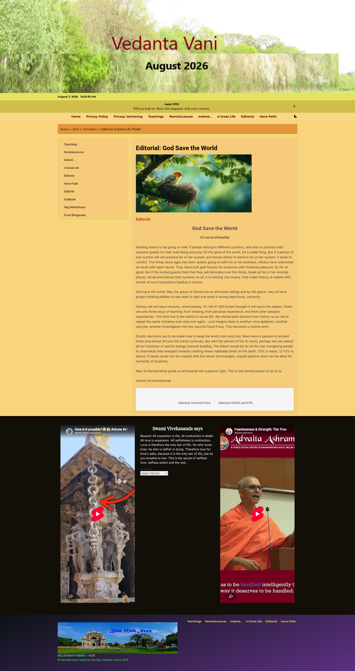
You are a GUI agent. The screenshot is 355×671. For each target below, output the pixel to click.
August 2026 (171, 104)
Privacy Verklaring (128, 116)
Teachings (156, 116)
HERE (91, 655)
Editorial (247, 116)
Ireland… (205, 116)
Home (76, 116)
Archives (146, 469)
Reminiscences (181, 116)
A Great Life (226, 116)
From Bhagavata (75, 215)
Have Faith (268, 116)
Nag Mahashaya (74, 207)
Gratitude (70, 199)
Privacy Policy (97, 116)
